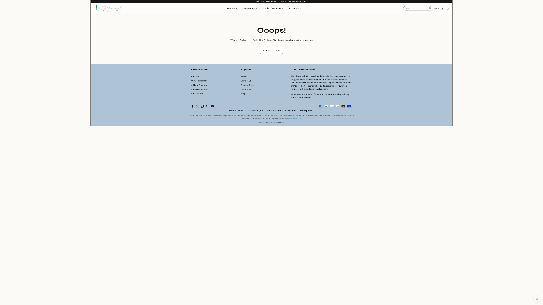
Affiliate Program (256, 110)
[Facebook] (192, 106)
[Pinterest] (207, 106)
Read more (296, 118)
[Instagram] (202, 106)
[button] (417, 8)
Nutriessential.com (253, 115)
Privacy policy (305, 110)
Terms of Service (273, 110)
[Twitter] (197, 106)
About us (242, 110)
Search (232, 110)
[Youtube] (212, 106)
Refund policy (290, 110)
